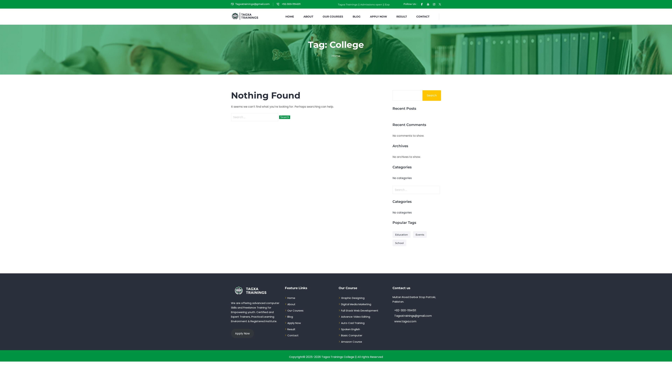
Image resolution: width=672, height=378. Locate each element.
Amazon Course (351, 342)
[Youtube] (428, 4)
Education (401, 234)
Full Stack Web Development (359, 310)
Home (289, 16)
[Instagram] (434, 4)
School (399, 243)
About (308, 16)
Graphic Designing (353, 298)
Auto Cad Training (353, 323)
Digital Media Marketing (356, 304)
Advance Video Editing (355, 316)
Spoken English (350, 329)
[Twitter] (440, 4)
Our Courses (333, 16)
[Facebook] (422, 4)
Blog (356, 16)
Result (401, 16)
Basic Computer (351, 335)
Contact (422, 16)
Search (432, 95)
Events (420, 234)
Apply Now (378, 16)
